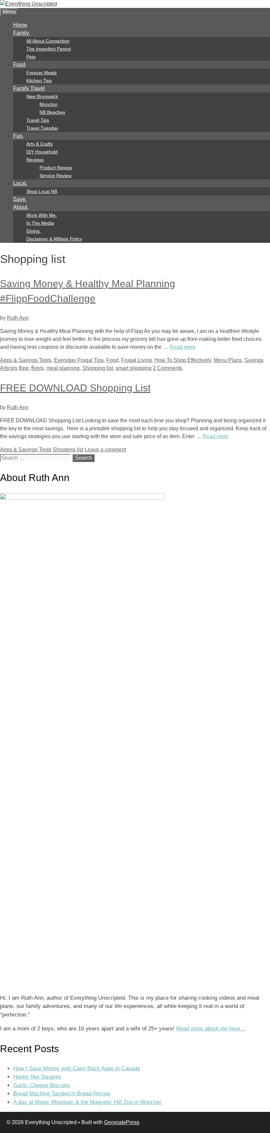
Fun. (18, 136)
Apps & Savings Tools (25, 360)
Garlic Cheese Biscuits (41, 1085)
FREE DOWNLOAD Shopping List (75, 387)
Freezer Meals (41, 72)
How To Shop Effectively (182, 360)
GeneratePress (121, 1122)
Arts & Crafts (39, 143)
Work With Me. (41, 215)
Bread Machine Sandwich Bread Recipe (61, 1093)
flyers (37, 368)
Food (19, 64)
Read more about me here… (211, 1028)
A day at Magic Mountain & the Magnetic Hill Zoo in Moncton (87, 1102)
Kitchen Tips (39, 80)
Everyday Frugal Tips (79, 360)
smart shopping (133, 368)
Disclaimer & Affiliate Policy (54, 239)
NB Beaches (52, 112)
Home (20, 25)
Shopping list (97, 368)
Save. (20, 199)
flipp (24, 368)
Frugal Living (136, 360)
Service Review (55, 175)
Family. (21, 33)
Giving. (33, 231)
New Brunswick (42, 96)
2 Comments (167, 368)
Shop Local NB (41, 191)
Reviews (35, 159)
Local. (20, 183)
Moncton (49, 104)
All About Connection (47, 41)
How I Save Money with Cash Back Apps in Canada (76, 1068)
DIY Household (42, 151)
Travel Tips (37, 120)
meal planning (63, 368)
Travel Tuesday (42, 128)
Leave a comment (105, 449)
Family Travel (29, 88)
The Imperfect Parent (48, 48)
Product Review (56, 167)
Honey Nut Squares (37, 1077)
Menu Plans (228, 360)
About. (20, 207)
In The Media (40, 223)
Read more (183, 347)
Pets (31, 56)
